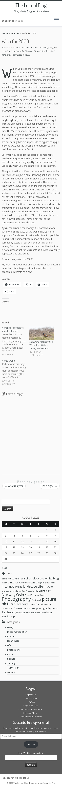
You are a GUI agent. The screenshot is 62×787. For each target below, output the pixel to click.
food (53, 582)
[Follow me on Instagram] (16, 20)
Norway (9, 594)
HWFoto (31, 702)
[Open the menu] (56, 19)
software (6, 54)
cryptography (18, 51)
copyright (6, 51)
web (27, 612)
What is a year (14, 485)
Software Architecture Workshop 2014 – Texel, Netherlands (41, 345)
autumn (16, 578)
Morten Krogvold (26, 591)
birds (28, 578)
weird (33, 612)
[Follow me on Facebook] (13, 20)
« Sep (4, 567)
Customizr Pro (48, 783)
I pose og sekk (31, 705)
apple (4, 578)
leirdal (28, 54)
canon (4, 583)
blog (56, 578)
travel (22, 612)
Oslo (20, 594)
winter (48, 612)
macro (48, 586)
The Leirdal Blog (31, 5)
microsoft (6, 591)
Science (32, 604)
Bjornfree (31, 694)
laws (37, 51)
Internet (15, 33)
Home (5, 33)
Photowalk (36, 600)
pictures (9, 603)
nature (40, 590)
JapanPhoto (13, 640)
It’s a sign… (49, 485)
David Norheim (31, 698)
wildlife (40, 612)
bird (23, 578)
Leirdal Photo (31, 713)
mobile (14, 591)
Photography (16, 599)
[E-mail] (6, 20)
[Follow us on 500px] (22, 20)
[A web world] (15, 372)
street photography (40, 608)
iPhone (18, 586)
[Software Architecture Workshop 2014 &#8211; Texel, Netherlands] (41, 333)
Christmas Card (27, 582)
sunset (55, 608)
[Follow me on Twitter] (10, 20)
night (48, 590)
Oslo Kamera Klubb (35, 595)
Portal (10, 654)
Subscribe (31, 744)
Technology (43, 47)
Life (26, 47)
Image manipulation (17, 631)
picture (49, 599)
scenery (22, 604)
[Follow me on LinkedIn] (19, 20)
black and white (42, 578)
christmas (13, 582)
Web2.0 (11, 672)
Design (39, 582)
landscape (30, 586)
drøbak (46, 582)
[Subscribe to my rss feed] (3, 20)
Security (33, 47)
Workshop (8, 616)
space (25, 608)
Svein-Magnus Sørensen (31, 716)
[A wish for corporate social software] (15, 341)
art (9, 578)
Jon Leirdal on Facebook (31, 709)
